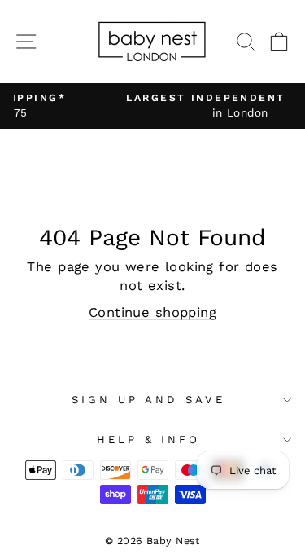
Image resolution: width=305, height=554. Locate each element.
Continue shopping (152, 312)
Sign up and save (148, 400)
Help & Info (149, 439)
